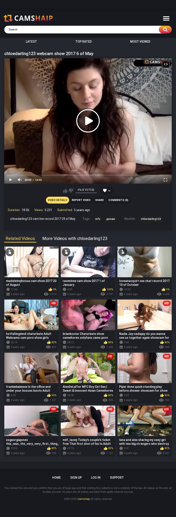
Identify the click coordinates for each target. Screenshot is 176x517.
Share (99, 200)
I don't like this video (71, 191)
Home (56, 477)
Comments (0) (118, 200)
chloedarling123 (151, 218)
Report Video (81, 200)
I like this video (65, 191)
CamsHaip (83, 499)
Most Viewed (140, 41)
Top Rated (83, 41)
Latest (31, 41)
